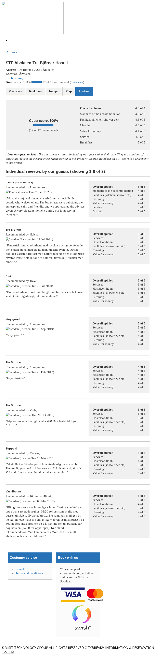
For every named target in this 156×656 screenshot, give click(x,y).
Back (13, 52)
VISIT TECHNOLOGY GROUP (26, 647)
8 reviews (77, 82)
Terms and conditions (29, 573)
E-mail (20, 569)
